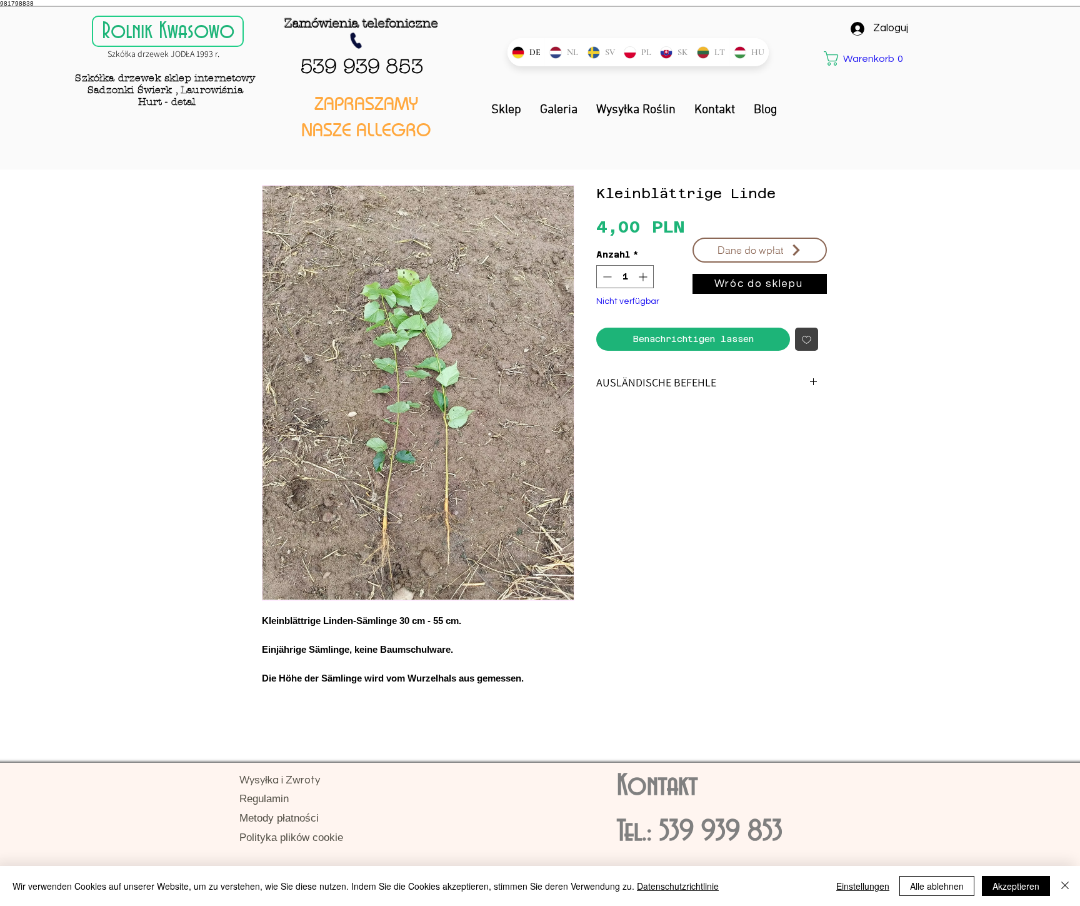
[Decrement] (606, 277)
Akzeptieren (1015, 886)
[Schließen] (1065, 886)
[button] (759, 250)
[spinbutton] (625, 277)
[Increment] (644, 277)
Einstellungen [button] (862, 886)
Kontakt (657, 786)
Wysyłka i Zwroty (279, 780)
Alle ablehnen (937, 886)
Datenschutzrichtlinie (678, 886)
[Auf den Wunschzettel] (806, 339)
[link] (857, 58)
